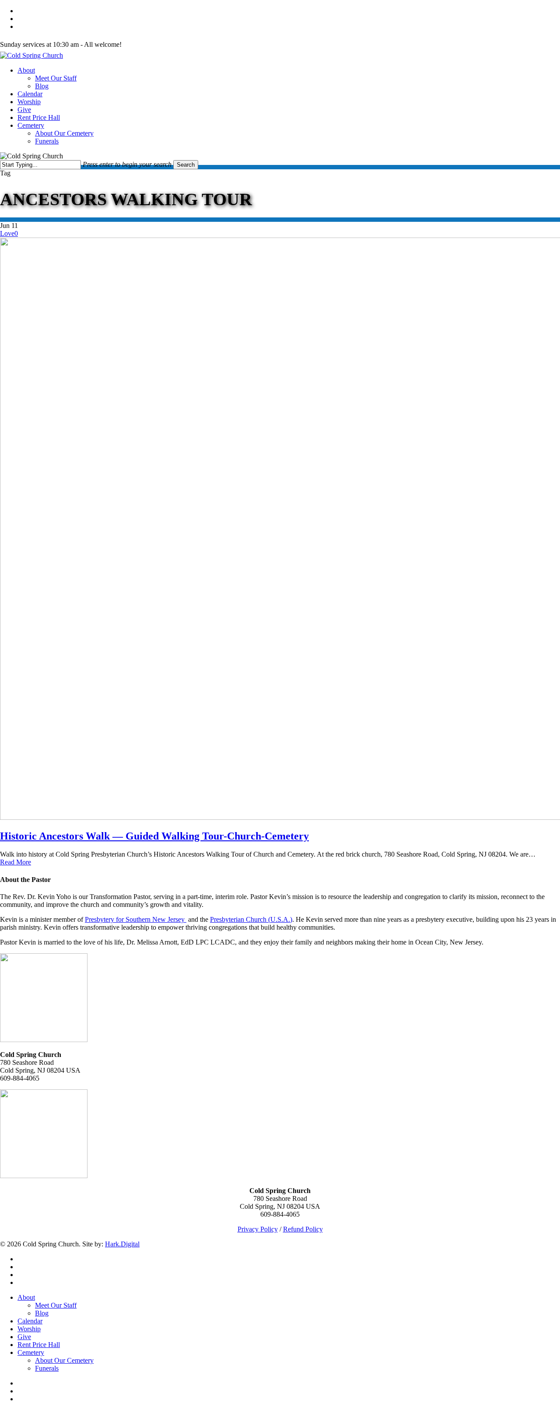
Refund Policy (303, 1229)
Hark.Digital (122, 1244)
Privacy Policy (258, 1229)
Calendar (30, 1321)
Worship (29, 1329)
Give (24, 1336)
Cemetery (31, 1352)
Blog (42, 1313)
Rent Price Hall (39, 1344)
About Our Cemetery (64, 1360)
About (26, 1297)
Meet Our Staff (56, 1305)
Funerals (47, 1368)
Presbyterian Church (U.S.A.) (251, 919)
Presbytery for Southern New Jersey (135, 919)
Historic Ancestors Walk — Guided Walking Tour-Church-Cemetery (154, 836)
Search (186, 164)
